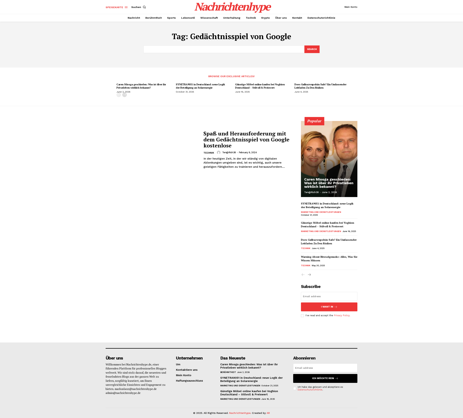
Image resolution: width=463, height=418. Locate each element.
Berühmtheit (228, 372)
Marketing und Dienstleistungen (321, 212)
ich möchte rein (323, 378)
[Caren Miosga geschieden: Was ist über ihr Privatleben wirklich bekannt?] (329, 159)
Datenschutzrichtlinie (310, 389)
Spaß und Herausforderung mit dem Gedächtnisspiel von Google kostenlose (246, 139)
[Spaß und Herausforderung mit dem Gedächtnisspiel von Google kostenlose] (152, 149)
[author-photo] (219, 152)
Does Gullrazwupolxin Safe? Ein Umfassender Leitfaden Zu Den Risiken (320, 86)
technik (208, 152)
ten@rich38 (229, 152)
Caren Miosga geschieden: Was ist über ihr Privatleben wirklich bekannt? (141, 86)
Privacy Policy (341, 315)
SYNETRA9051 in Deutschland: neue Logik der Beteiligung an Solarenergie (200, 86)
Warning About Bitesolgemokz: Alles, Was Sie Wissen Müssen (329, 258)
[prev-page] (118, 95)
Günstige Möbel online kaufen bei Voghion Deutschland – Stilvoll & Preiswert (260, 86)
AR (268, 412)
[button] (139, 7)
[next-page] (124, 95)
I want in (327, 306)
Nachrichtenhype (239, 412)
